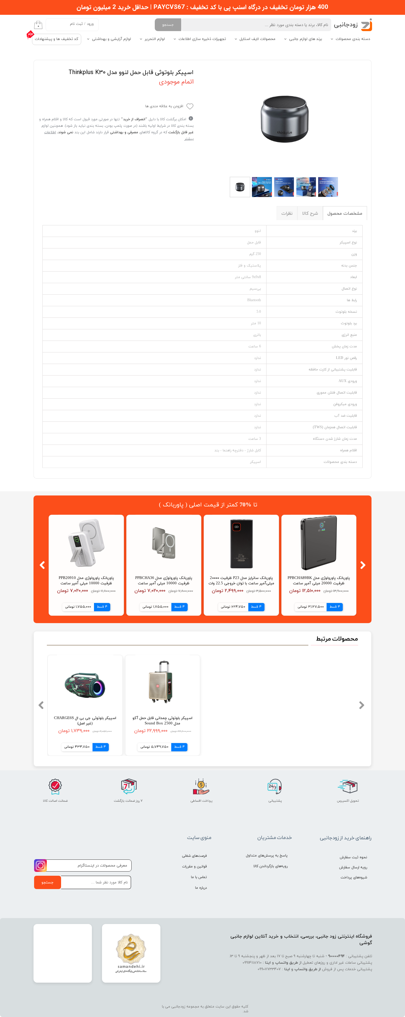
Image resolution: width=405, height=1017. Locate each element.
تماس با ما (199, 877)
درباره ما (201, 888)
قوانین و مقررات (194, 866)
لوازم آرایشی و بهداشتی (111, 39)
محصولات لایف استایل (257, 39)
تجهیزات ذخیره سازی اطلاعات (202, 39)
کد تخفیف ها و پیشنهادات (56, 39)
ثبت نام (76, 24)
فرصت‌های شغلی (194, 856)
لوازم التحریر (155, 39)
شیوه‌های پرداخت (354, 877)
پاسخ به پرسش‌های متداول (267, 855)
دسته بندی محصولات (353, 39)
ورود (90, 24)
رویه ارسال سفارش (353, 867)
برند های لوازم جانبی (305, 39)
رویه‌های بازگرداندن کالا (270, 866)
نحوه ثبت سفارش (353, 857)
